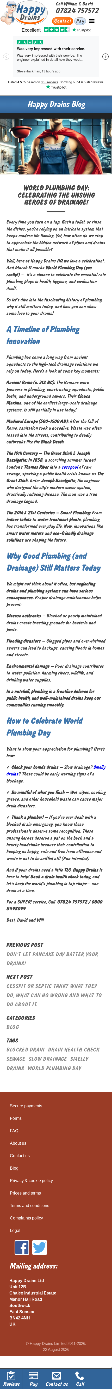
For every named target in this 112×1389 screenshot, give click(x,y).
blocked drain (25, 1050)
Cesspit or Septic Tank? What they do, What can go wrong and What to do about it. (54, 995)
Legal (15, 1230)
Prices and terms (25, 1193)
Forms (16, 1118)
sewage (15, 1059)
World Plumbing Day (54, 1068)
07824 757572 (77, 11)
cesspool (69, 467)
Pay (80, 21)
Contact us (20, 1156)
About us (18, 1143)
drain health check (73, 1050)
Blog (12, 1027)
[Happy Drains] (27, 13)
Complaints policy (26, 1218)
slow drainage (47, 1059)
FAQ (14, 1131)
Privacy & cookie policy (31, 1180)
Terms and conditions (29, 1205)
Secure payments (26, 1106)
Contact (62, 21)
